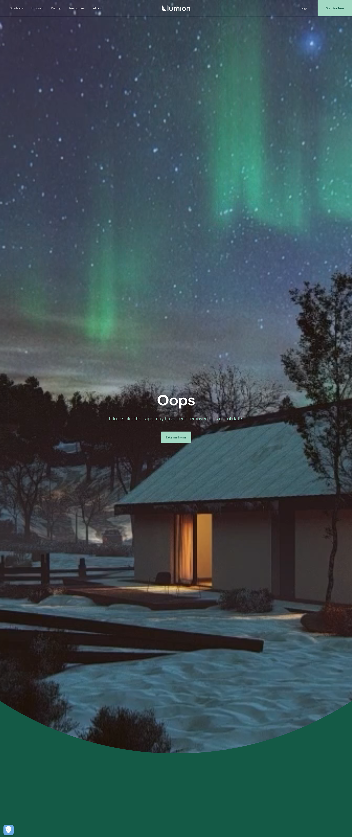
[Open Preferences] (8, 830)
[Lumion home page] (176, 8)
